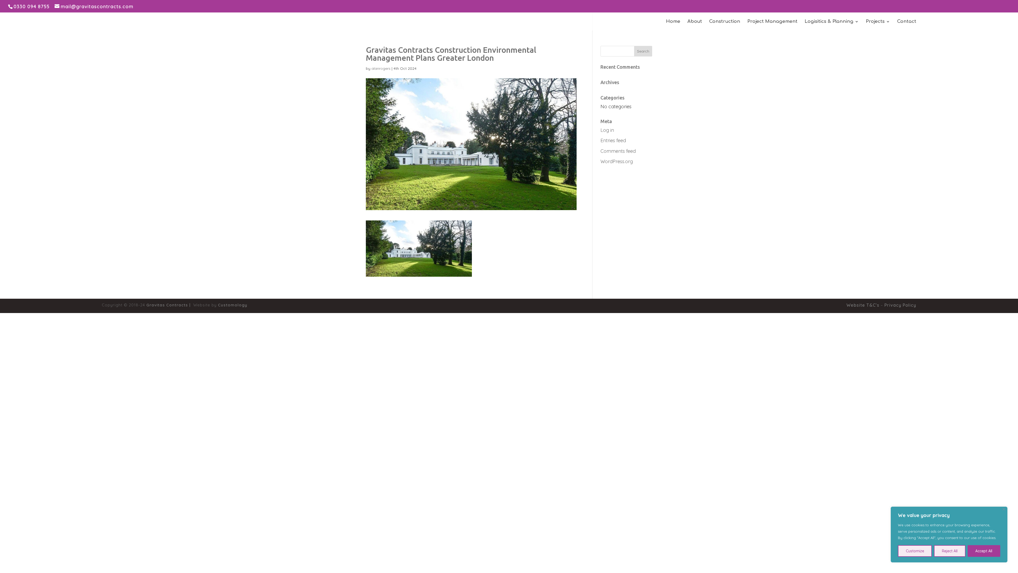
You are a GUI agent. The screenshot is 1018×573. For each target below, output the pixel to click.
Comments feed (618, 151)
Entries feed (613, 140)
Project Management (772, 22)
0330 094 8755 (32, 6)
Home (673, 22)
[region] (949, 534)
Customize (915, 551)
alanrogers (380, 68)
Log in (607, 130)
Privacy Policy (900, 305)
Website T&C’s (862, 305)
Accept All (983, 551)
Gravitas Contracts (167, 304)
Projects (875, 22)
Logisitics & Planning (829, 22)
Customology (232, 304)
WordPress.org (616, 161)
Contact (906, 22)
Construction (724, 22)
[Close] (1004, 509)
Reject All (950, 551)
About (694, 22)
